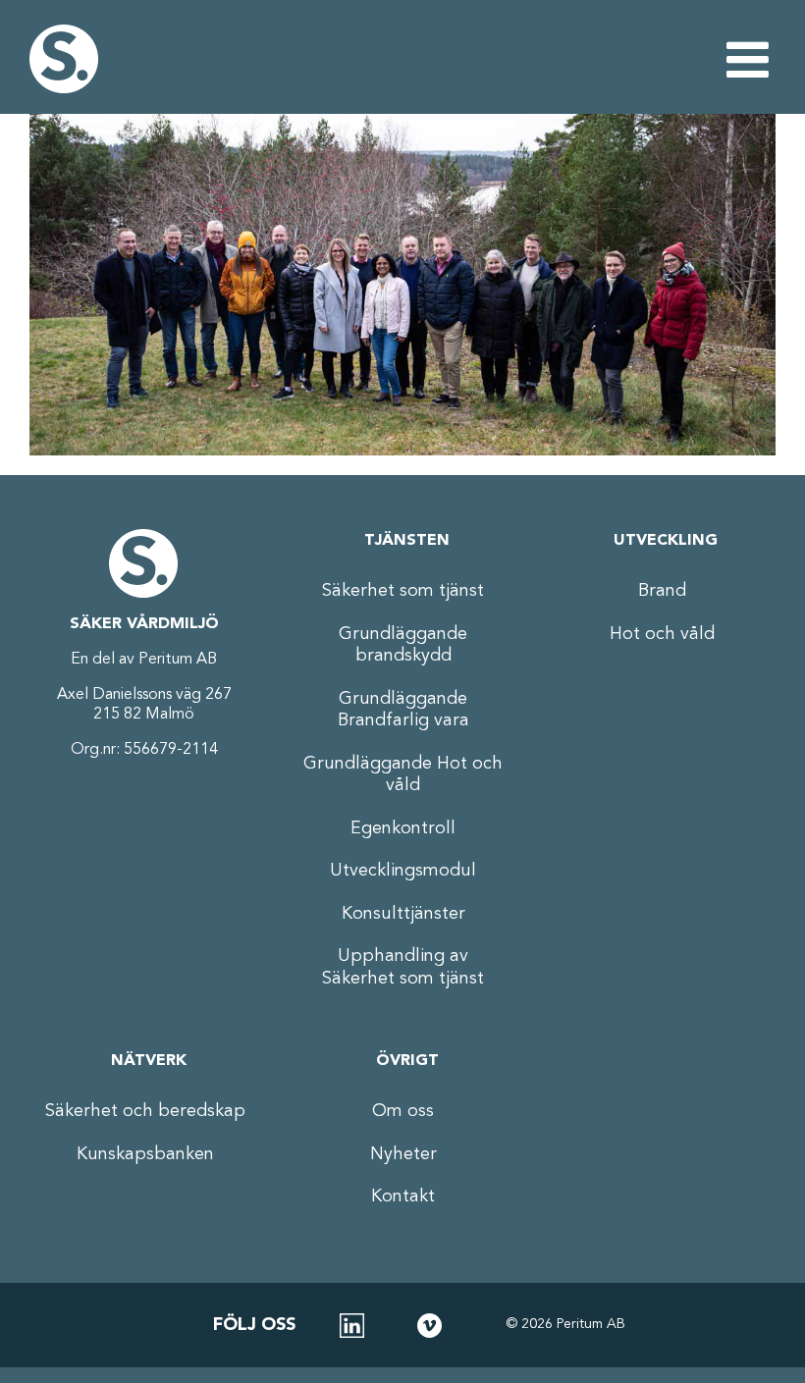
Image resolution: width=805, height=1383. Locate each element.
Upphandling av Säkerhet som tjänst (403, 967)
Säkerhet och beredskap (145, 1111)
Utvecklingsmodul (403, 870)
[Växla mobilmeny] (751, 58)
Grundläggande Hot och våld (403, 775)
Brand (662, 591)
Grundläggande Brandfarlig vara (403, 710)
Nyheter (403, 1154)
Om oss (403, 1111)
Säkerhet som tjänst (403, 591)
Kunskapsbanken (145, 1154)
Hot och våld (662, 634)
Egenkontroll (403, 828)
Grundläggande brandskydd (403, 645)
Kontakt (403, 1196)
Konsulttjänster (403, 914)
